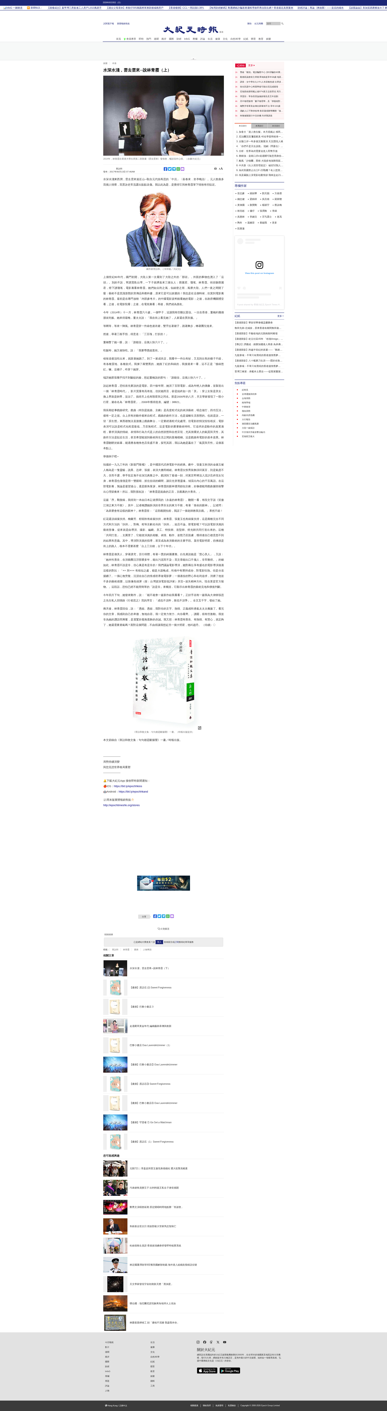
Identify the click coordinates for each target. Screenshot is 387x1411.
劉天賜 (265, 193)
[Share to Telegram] (174, 169)
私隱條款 (232, 1406)
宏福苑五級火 (248, 436)
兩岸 (163, 39)
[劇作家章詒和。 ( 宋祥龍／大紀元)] (164, 228)
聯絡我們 (207, 1406)
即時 (141, 39)
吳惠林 (241, 216)
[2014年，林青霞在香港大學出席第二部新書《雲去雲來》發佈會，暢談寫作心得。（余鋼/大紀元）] (163, 116)
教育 (261, 39)
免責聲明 (219, 1406)
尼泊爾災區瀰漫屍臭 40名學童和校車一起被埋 (261, 136)
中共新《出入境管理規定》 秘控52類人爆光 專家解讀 (261, 165)
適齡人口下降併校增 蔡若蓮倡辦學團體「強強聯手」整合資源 (261, 111)
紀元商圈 (259, 23)
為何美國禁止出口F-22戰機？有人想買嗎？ (259, 170)
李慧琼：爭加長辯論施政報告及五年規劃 (259, 96)
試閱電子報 (108, 23)
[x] (218, 1342)
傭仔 (252, 211)
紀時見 (245, 390)
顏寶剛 (253, 205)
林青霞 (126, 949)
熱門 (148, 39)
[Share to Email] (182, 169)
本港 (114, 63)
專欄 (195, 39)
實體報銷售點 (123, 23)
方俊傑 (278, 193)
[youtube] (224, 1342)
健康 (217, 39)
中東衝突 (246, 407)
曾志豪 (241, 193)
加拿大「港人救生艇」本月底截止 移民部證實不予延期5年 (261, 132)
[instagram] (198, 1342)
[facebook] (204, 1342)
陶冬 (239, 222)
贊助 (249, 23)
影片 (107, 1347)
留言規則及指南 (108, 934)
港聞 (156, 39)
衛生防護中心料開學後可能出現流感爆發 (259, 86)
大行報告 (246, 419)
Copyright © (246, 1406)
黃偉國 (241, 205)
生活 (210, 39)
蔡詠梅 (278, 205)
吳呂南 (265, 199)
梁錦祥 (253, 199)
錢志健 (241, 199)
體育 (253, 39)
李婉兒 (253, 216)
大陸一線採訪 (248, 428)
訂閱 (176, 942)
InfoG (187, 39)
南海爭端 (246, 402)
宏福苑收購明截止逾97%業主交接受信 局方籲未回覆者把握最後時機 (261, 91)
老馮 (279, 216)
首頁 (118, 39)
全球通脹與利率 (249, 394)
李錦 (274, 211)
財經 (179, 39)
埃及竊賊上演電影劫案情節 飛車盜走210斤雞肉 (260, 175)
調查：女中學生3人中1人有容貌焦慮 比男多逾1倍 (261, 82)
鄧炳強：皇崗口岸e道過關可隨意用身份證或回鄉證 (261, 156)
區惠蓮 (241, 228)
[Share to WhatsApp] (178, 169)
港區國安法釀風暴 (250, 423)
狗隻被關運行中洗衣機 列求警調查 (256, 115)
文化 (225, 39)
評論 (202, 39)
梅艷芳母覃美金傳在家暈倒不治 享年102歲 (260, 106)
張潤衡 (263, 211)
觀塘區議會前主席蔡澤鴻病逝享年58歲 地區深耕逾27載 (261, 77)
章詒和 (115, 949)
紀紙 (245, 39)
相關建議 (194, 1406)
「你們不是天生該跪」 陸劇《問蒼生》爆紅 (261, 146)
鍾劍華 (253, 193)
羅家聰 (278, 199)
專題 (107, 1381)
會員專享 (131, 39)
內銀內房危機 (248, 415)
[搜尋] (282, 23)
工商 (152, 1386)
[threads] (211, 1342)
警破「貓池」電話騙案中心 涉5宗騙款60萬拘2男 (262, 72)
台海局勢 (246, 398)
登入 (159, 942)
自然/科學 (235, 39)
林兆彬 (241, 211)
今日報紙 (109, 1342)
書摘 (136, 949)
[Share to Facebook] (165, 169)
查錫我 (263, 222)
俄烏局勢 (246, 411)
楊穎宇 (265, 205)
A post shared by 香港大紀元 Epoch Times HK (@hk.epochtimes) (268, 304)
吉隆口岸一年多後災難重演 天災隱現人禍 (261, 141)
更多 (274, 222)
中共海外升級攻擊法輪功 (253, 432)
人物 (107, 1390)
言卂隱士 (267, 216)
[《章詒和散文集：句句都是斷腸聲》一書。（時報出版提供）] (163, 680)
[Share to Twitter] (170, 169)
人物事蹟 (147, 949)
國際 (171, 39)
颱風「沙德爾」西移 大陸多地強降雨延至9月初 (261, 161)
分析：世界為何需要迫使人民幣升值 (258, 151)
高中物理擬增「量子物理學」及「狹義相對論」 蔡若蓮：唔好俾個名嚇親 (260, 101)
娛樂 (268, 39)
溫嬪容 (251, 222)
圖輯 (152, 1381)
